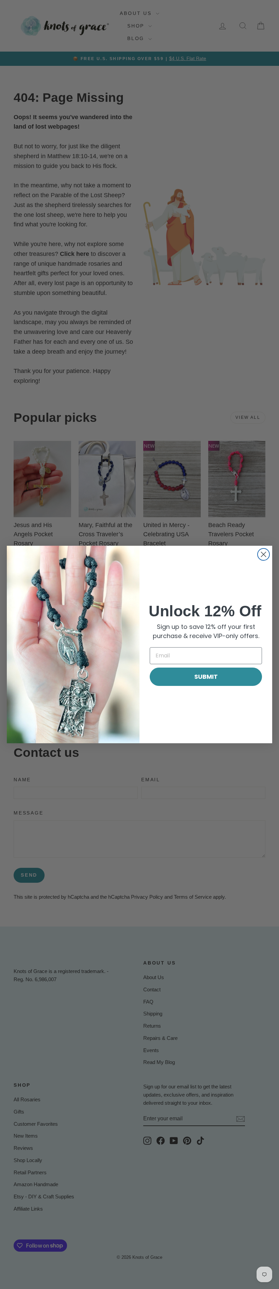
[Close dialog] (263, 554)
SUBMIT (206, 676)
